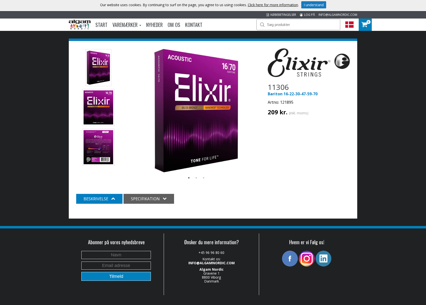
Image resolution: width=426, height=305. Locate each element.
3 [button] (203, 177)
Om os (174, 24)
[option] (196, 110)
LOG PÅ (309, 15)
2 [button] (196, 177)
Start (101, 24)
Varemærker (125, 24)
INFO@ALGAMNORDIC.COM (338, 15)
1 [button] (188, 177)
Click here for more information (273, 4)
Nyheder (154, 24)
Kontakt (193, 24)
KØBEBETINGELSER (282, 15)
